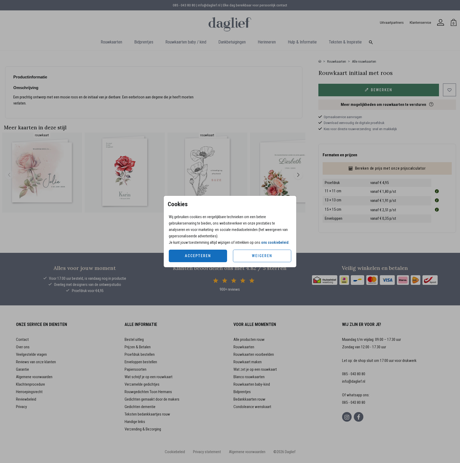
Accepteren (198, 256)
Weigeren (262, 256)
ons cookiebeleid (275, 242)
